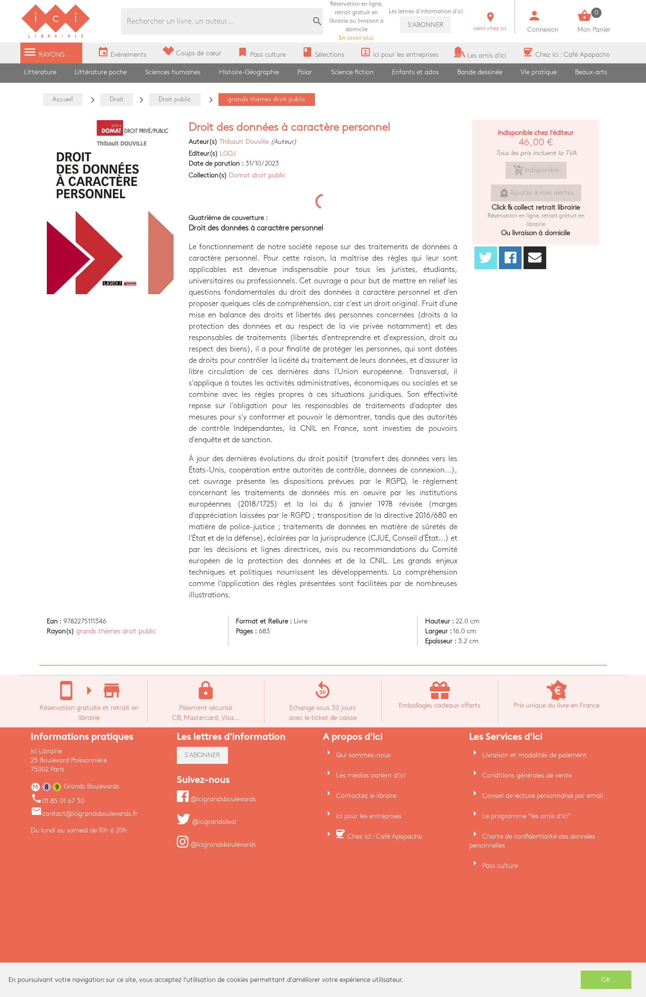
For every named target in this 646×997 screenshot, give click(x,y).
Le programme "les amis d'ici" (526, 816)
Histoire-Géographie (249, 72)
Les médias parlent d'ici (370, 775)
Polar (304, 72)
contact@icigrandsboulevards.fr (84, 814)
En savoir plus (356, 21)
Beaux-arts (591, 72)
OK (606, 980)
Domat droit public (257, 175)
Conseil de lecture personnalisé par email (542, 796)
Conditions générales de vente (527, 775)
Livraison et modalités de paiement (534, 755)
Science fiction (352, 72)
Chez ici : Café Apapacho (385, 836)
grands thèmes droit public (116, 631)
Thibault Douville (244, 142)
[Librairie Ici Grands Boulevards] (55, 37)
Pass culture (500, 866)
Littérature (40, 72)
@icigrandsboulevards (222, 799)
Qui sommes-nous (363, 755)
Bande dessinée (479, 72)
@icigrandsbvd (213, 822)
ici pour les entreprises (369, 816)
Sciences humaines (173, 72)
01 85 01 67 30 (57, 801)
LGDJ (228, 153)
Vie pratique (539, 72)
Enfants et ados (415, 72)
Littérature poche (101, 72)
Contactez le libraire (366, 796)
